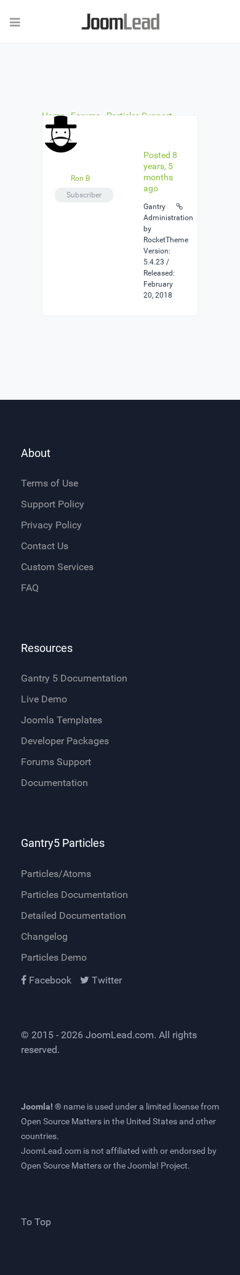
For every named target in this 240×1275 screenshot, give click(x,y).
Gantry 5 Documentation (74, 678)
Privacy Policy (51, 525)
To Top (36, 1222)
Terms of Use (49, 483)
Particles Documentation (74, 894)
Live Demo (44, 699)
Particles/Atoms (56, 874)
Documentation (54, 782)
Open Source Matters (61, 1121)
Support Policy (52, 504)
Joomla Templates (61, 720)
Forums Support (56, 762)
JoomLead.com (120, 1035)
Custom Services (57, 567)
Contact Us (44, 546)
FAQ (30, 588)
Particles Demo (54, 957)
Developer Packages (65, 741)
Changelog (44, 936)
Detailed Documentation (73, 915)
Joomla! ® (41, 1106)
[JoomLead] (120, 22)
